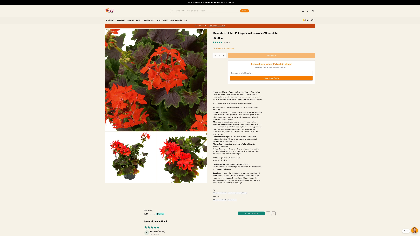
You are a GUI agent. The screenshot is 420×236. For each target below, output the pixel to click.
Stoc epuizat (271, 55)
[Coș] (312, 10)
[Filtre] (268, 213)
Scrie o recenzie (251, 213)
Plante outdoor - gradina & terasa (237, 193)
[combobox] (206, 11)
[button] (217, 42)
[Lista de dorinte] (307, 10)
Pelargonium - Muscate (219, 193)
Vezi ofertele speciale (217, 26)
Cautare (244, 11)
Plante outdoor (232, 200)
